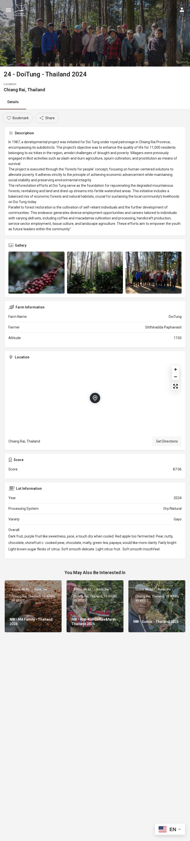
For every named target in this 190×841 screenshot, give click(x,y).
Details (13, 102)
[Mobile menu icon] (8, 10)
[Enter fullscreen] (175, 386)
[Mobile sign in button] (182, 9)
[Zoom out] (175, 376)
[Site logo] (21, 10)
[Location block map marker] (95, 398)
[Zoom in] (175, 369)
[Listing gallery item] (36, 273)
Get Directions (167, 441)
